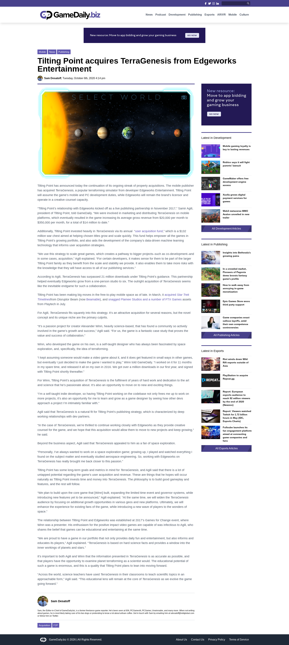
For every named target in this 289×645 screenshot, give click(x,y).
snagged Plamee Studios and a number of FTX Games (145, 299)
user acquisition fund (149, 231)
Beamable (93, 299)
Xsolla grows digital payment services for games (235, 198)
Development (177, 14)
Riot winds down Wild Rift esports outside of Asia (236, 362)
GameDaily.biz (57, 639)
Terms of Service (239, 639)
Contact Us (197, 639)
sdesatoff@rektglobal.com (182, 613)
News (149, 14)
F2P (56, 625)
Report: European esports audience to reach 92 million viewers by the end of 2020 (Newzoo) (236, 398)
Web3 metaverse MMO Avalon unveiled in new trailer (236, 214)
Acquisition (44, 625)
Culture (244, 14)
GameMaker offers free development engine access (236, 182)
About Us (181, 639)
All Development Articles (226, 228)
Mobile (232, 14)
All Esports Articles (226, 448)
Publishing (195, 14)
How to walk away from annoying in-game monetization (236, 288)
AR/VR (221, 14)
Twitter (55, 616)
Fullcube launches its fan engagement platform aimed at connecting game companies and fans (237, 434)
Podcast (160, 14)
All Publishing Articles (226, 335)
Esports (210, 14)
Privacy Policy (216, 639)
